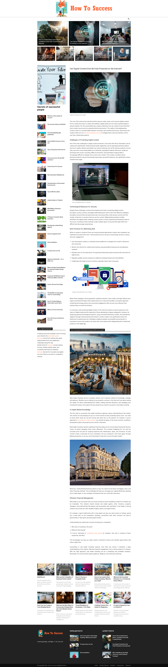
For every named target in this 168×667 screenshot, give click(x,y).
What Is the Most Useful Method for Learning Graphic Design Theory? (56, 269)
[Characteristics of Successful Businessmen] (41, 185)
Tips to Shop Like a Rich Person (56, 149)
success (50, 345)
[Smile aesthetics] (41, 244)
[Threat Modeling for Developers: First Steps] (84, 598)
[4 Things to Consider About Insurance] (41, 219)
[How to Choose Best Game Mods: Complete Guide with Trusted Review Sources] (52, 33)
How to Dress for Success (54, 166)
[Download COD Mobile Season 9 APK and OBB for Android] (41, 278)
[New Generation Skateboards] (41, 177)
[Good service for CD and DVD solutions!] (41, 160)
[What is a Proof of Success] (41, 312)
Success (40, 338)
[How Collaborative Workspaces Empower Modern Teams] (65, 54)
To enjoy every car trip (53, 250)
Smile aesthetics (52, 242)
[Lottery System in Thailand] (41, 202)
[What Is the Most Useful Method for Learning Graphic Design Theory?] (41, 270)
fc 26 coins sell (59, 641)
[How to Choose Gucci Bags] (41, 287)
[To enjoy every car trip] (41, 253)
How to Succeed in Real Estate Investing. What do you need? (87, 330)
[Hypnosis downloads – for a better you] (41, 261)
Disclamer (112, 665)
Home (96, 665)
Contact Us (128, 665)
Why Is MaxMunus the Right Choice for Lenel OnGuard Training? (120, 654)
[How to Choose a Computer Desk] (84, 569)
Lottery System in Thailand (54, 200)
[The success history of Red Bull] (41, 126)
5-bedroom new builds (94, 533)
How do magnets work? (54, 234)
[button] (129, 19)
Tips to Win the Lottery (53, 191)
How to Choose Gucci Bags (55, 284)
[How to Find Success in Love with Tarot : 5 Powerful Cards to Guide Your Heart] (46, 54)
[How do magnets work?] (41, 236)
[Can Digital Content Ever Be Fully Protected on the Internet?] (84, 33)
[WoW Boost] (45, 569)
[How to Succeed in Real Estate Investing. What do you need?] (103, 569)
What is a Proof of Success (55, 309)
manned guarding (42, 641)
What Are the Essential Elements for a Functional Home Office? (122, 579)
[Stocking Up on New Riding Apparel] (41, 228)
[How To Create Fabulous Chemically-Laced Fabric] (41, 303)
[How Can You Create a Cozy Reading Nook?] (45, 598)
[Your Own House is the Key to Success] (41, 320)
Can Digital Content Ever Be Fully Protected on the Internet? (96, 69)
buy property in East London (86, 420)
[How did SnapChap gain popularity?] (41, 135)
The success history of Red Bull (56, 124)
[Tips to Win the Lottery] (41, 194)
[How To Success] (84, 8)
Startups (40, 352)
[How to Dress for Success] (41, 169)
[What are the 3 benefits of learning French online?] (65, 569)
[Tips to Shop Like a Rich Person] (41, 152)
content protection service (92, 133)
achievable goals (53, 336)
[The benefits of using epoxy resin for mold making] (41, 295)
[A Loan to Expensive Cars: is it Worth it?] (122, 598)
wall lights (51, 641)
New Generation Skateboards (55, 175)
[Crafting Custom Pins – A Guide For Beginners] (103, 598)
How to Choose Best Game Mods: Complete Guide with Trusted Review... (120, 637)
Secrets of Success (104, 665)
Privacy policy (120, 665)
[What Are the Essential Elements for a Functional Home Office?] (122, 569)
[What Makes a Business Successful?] (41, 211)
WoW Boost (41, 577)
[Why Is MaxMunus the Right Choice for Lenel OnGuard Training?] (115, 33)
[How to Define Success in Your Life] (41, 143)
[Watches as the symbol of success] (41, 118)
